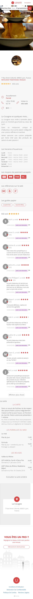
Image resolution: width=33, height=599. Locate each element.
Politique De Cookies (9, 592)
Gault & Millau (20, 205)
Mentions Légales (23, 592)
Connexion (18, 3)
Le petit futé (7, 205)
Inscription (27, 3)
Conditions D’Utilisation (16, 587)
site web (24, 104)
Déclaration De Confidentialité (16, 590)
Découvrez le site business (16, 547)
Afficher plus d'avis (16, 395)
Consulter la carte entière (16, 477)
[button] (2, 11)
